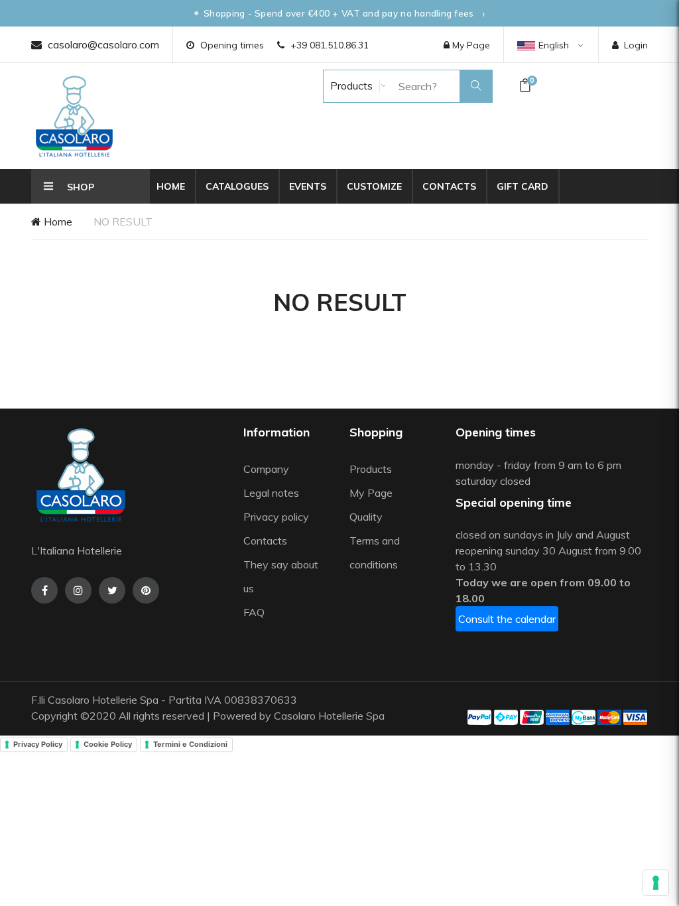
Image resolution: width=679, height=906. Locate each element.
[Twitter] (112, 590)
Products (350, 85)
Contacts (449, 186)
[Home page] (74, 116)
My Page (470, 45)
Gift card (522, 186)
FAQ (254, 612)
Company (266, 469)
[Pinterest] (146, 590)
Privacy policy (276, 516)
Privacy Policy (37, 744)
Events (307, 186)
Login (636, 45)
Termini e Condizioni (190, 744)
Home (170, 186)
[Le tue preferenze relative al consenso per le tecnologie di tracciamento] (655, 882)
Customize (374, 186)
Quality (367, 516)
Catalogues (237, 186)
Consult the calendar (507, 618)
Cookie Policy (108, 744)
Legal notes (271, 492)
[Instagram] (78, 590)
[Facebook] (44, 590)
